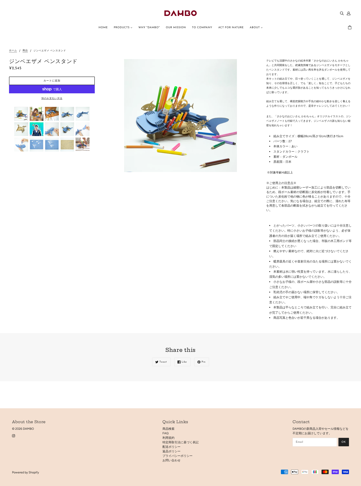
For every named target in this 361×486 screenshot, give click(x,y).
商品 (25, 50)
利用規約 (168, 438)
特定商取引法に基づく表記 (180, 442)
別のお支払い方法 (51, 98)
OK (343, 442)
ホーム (13, 50)
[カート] (350, 27)
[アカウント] (348, 13)
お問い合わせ (171, 460)
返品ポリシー (171, 451)
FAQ (165, 433)
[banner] (180, 13)
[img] (341, 13)
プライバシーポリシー (177, 456)
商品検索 (168, 428)
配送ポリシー (171, 447)
